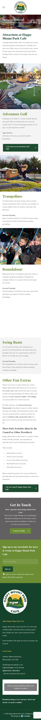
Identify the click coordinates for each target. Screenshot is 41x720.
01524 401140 (19, 668)
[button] (4, 7)
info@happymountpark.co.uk (13, 665)
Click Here (16, 670)
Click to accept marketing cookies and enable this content (20, 687)
